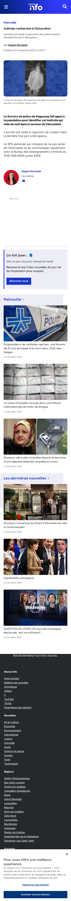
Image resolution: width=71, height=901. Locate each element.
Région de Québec (14, 832)
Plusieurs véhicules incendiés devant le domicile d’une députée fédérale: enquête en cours (35, 460)
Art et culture (11, 722)
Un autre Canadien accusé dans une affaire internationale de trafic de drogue (32, 405)
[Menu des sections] (6, 6)
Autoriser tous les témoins (35, 894)
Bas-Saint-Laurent (14, 782)
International (11, 734)
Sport (7, 759)
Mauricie (9, 807)
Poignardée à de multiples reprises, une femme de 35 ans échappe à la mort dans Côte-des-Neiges (34, 348)
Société (8, 755)
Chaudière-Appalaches (17, 790)
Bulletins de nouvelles (16, 682)
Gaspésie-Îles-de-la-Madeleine (21, 836)
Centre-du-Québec (15, 786)
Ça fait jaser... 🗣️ (19, 255)
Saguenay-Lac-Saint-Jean (19, 840)
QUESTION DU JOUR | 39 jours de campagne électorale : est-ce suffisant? (32, 631)
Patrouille (10, 23)
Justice (8, 738)
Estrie (7, 794)
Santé (7, 747)
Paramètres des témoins (17, 707)
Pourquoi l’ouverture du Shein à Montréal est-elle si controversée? (35, 525)
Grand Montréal (13, 799)
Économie (9, 726)
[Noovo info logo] (35, 7)
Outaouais (10, 828)
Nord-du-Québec (14, 811)
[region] (35, 875)
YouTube (9, 699)
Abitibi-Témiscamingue (17, 778)
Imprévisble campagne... (20, 578)
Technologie (11, 763)
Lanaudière (10, 803)
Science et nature (14, 751)
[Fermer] (67, 854)
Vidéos (8, 690)
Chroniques (10, 686)
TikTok (8, 703)
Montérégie (10, 824)
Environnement (12, 730)
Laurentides (10, 819)
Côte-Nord (10, 815)
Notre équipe (11, 678)
